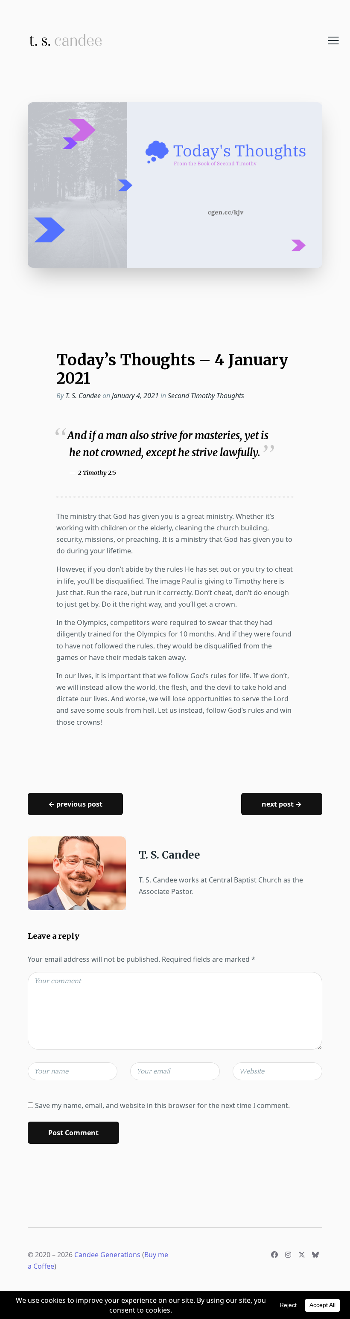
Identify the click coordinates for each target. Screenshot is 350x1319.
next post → (282, 804)
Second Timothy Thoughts (206, 395)
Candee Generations (107, 1254)
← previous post (75, 804)
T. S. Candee (83, 395)
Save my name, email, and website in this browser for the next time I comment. (162, 1105)
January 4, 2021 (136, 395)
